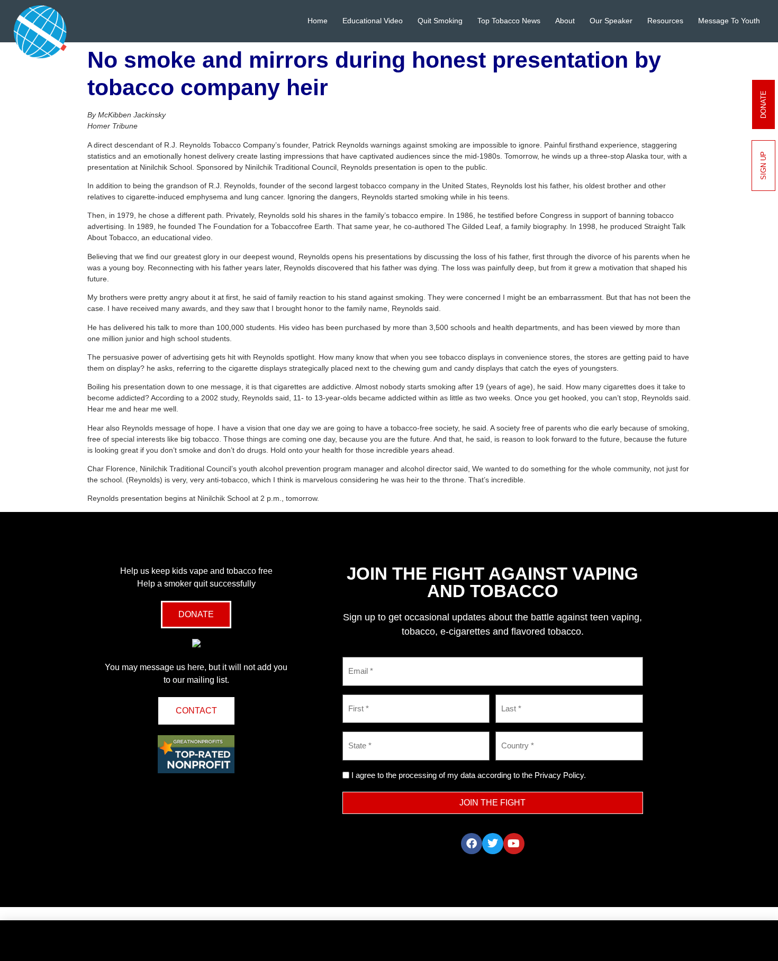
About (565, 20)
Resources (665, 20)
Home (317, 20)
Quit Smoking (440, 20)
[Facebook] (471, 843)
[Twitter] (492, 843)
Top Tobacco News (508, 20)
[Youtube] (513, 843)
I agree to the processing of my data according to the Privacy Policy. (468, 775)
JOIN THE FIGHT (492, 802)
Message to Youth (729, 20)
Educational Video (372, 20)
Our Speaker (611, 20)
